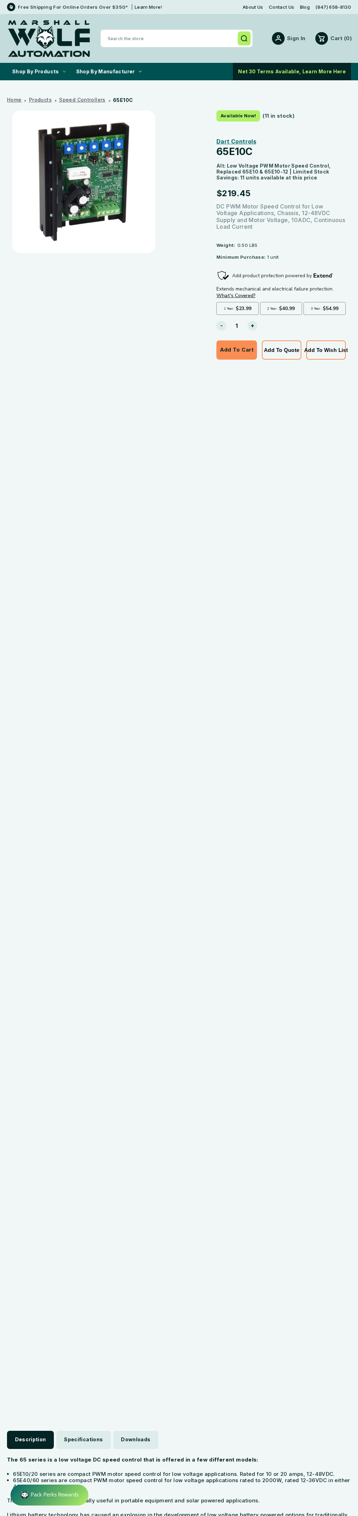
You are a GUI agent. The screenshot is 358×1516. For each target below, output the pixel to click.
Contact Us (281, 7)
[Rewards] (49, 1495)
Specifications (83, 1439)
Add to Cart (237, 349)
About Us (253, 7)
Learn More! (148, 7)
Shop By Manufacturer (105, 71)
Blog (305, 7)
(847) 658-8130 (333, 7)
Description (30, 1439)
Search (244, 38)
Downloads (135, 1439)
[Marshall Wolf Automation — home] (49, 38)
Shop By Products (35, 71)
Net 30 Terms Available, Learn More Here (292, 71)
